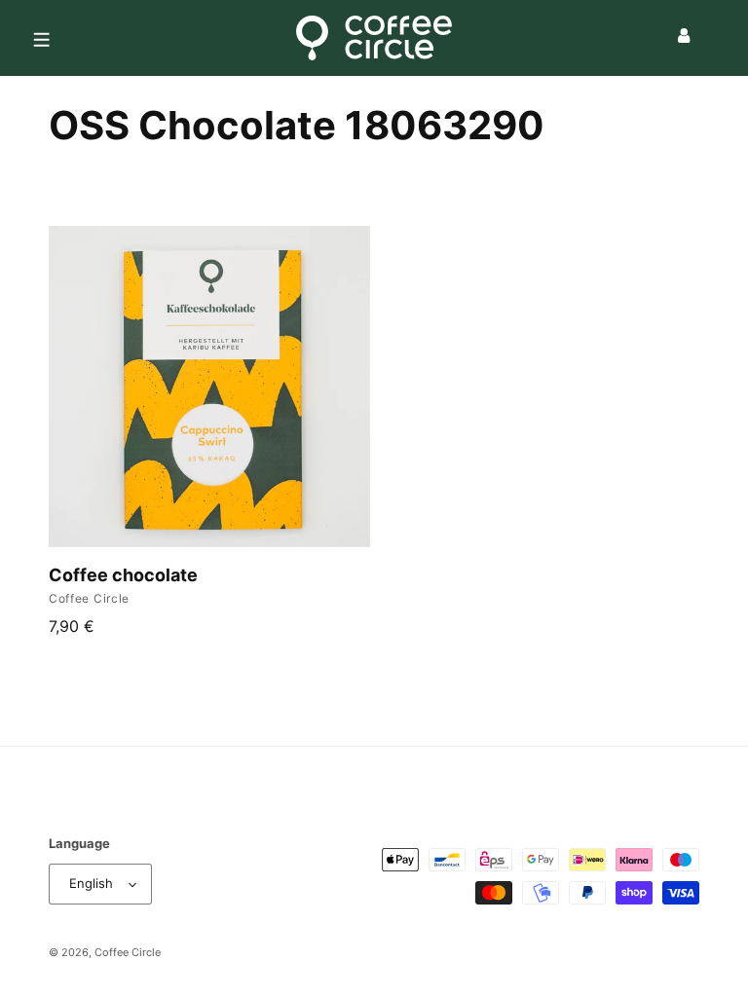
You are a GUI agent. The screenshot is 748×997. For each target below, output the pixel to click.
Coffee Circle (127, 952)
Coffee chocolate (123, 575)
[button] (40, 38)
